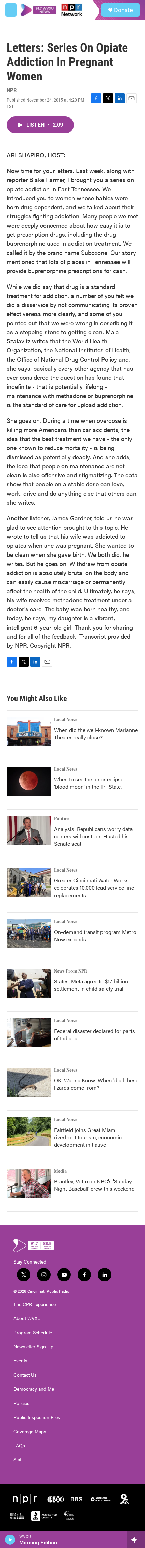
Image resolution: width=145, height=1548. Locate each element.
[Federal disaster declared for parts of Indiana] (29, 1032)
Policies (21, 1403)
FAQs (19, 1445)
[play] (10, 1539)
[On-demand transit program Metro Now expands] (29, 933)
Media (60, 1171)
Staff (18, 1459)
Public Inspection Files (36, 1417)
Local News (65, 719)
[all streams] (136, 1539)
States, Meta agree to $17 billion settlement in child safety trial (91, 984)
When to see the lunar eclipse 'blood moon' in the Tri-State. (88, 782)
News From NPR (70, 971)
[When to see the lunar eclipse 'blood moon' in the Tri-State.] (29, 781)
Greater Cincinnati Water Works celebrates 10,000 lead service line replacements (94, 887)
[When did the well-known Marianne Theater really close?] (29, 731)
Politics (61, 818)
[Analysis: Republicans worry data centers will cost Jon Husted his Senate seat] (29, 830)
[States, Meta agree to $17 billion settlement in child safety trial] (29, 983)
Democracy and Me (33, 1389)
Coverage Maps (29, 1431)
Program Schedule (32, 1332)
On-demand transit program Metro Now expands (95, 935)
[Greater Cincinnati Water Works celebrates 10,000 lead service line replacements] (29, 882)
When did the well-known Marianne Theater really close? (96, 733)
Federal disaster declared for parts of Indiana (94, 1034)
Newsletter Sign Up (33, 1346)
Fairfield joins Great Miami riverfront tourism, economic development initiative (88, 1137)
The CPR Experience (34, 1304)
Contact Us (25, 1375)
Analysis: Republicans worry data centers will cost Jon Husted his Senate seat (93, 836)
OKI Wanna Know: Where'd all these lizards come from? (96, 1083)
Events (20, 1361)
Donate (123, 10)
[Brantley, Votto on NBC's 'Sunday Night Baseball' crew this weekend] (29, 1183)
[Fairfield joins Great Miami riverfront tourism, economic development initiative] (29, 1131)
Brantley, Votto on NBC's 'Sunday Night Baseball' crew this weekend (94, 1184)
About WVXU (27, 1318)
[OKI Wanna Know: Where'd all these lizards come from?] (29, 1082)
